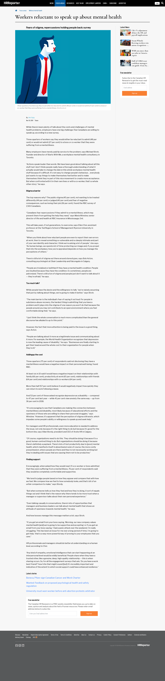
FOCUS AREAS (60, 3)
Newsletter (25, 635)
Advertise (76, 635)
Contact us (92, 635)
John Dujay (31, 117)
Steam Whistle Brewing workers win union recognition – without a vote (140, 43)
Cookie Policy (107, 635)
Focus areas (23, 10)
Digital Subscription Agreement (40, 635)
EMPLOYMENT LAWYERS (93, 3)
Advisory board (19, 637)
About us (83, 635)
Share (36, 120)
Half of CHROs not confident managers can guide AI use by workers (139, 63)
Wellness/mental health (35, 10)
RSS (34, 637)
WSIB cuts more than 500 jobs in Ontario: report (140, 53)
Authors (130, 635)
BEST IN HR (80, 3)
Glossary (17, 635)
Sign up (89, 613)
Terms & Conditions (66, 635)
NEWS (52, 3)
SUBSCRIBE (113, 3)
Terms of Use (54, 635)
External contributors (140, 635)
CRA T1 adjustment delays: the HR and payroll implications (140, 32)
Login (157, 3)
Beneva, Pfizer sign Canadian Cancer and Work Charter (53, 578)
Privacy (99, 635)
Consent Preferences (119, 635)
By (30, 117)
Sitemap (28, 637)
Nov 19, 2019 (29, 120)
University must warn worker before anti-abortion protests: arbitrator (60, 591)
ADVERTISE (122, 3)
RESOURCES (70, 3)
